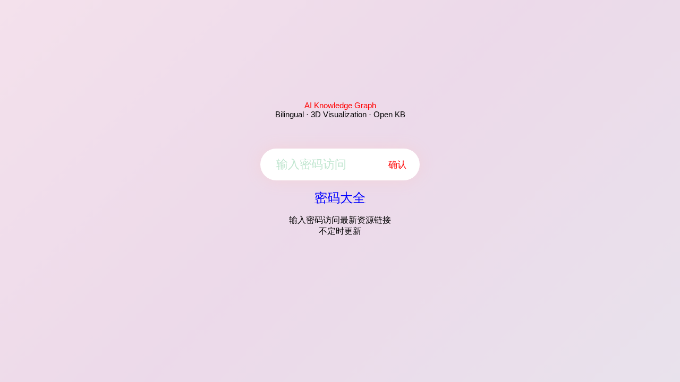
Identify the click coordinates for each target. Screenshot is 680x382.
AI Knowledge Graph (340, 105)
